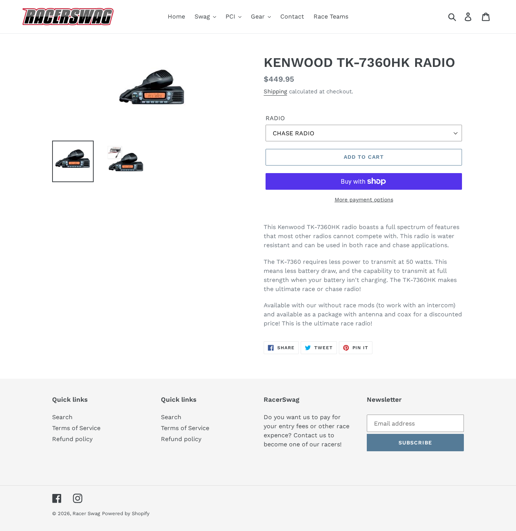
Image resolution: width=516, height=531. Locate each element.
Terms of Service (76, 428)
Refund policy (72, 439)
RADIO (275, 118)
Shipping (275, 91)
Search (62, 417)
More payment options (364, 200)
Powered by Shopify (126, 513)
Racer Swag (86, 513)
